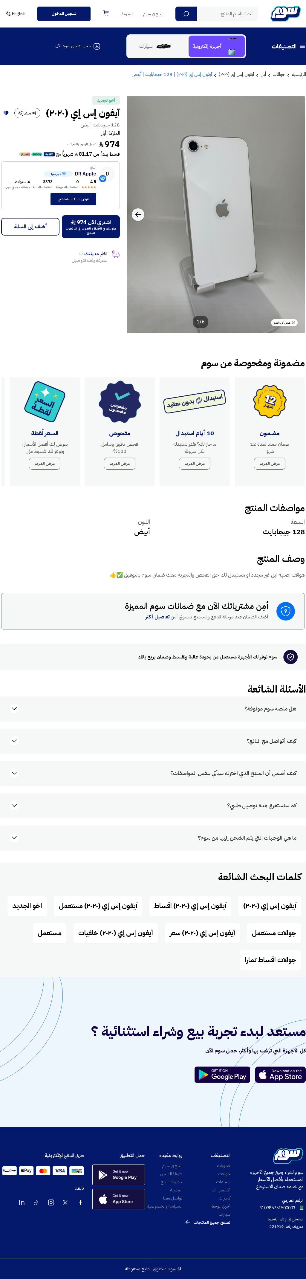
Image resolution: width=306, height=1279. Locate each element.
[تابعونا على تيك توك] (36, 1202)
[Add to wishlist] (6, 113)
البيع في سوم (153, 14)
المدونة (128, 14)
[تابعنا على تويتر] (66, 1202)
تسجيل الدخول (64, 13)
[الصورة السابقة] (293, 214)
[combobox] (216, 14)
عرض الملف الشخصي (73, 199)
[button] (186, 14)
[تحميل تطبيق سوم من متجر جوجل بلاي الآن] (225, 1074)
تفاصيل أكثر (157, 617)
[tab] (217, 46)
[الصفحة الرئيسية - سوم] (285, 14)
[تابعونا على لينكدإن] (21, 1202)
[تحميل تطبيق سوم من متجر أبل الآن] (280, 1074)
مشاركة (24, 113)
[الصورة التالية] (138, 214)
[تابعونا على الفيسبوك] (80, 1202)
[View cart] (106, 12)
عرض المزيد (269, 463)
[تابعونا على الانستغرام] (51, 1202)
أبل (103, 133)
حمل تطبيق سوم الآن (73, 46)
